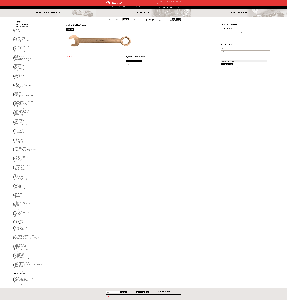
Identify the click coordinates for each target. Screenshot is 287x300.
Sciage (15, 195)
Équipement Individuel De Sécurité (22, 88)
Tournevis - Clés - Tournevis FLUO (22, 150)
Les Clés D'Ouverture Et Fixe (20, 146)
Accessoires (17, 57)
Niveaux (16, 121)
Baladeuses (16, 63)
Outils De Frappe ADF (19, 136)
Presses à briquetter (18, 266)
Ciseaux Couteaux (18, 185)
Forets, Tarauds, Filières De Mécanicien (23, 192)
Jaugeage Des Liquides (19, 111)
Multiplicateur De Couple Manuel (21, 124)
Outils (16, 28)
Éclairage (16, 61)
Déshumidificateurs (18, 242)
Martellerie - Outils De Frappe (20, 103)
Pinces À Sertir (17, 74)
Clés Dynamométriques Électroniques (22, 58)
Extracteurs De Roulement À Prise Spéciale (23, 101)
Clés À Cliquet (17, 47)
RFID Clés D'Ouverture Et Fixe (20, 178)
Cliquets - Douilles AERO (19, 33)
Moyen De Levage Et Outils (20, 284)
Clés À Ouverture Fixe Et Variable (21, 46)
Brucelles (16, 77)
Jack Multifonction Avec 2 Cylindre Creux (23, 278)
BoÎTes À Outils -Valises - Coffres (21, 40)
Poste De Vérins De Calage (20, 276)
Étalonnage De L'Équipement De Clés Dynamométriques (26, 237)
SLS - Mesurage (17, 213)
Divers (15, 174)
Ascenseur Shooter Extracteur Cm (21, 227)
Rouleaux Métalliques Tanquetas (21, 262)
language (178, 1)
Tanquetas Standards (19, 263)
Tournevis (16, 221)
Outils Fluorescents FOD (19, 35)
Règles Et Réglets (18, 122)
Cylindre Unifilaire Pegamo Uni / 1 (21, 280)
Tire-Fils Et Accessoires (19, 75)
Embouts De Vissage (18, 220)
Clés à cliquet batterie (19, 254)
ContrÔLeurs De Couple (19, 59)
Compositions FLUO (18, 145)
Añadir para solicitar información (134, 61)
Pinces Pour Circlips (18, 158)
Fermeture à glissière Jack (20, 245)
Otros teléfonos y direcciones (165, 293)
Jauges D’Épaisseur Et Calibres (21, 112)
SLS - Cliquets (17, 209)
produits (162, 7)
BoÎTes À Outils (17, 41)
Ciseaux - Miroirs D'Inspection (21, 142)
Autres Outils (18, 224)
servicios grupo (174, 4)
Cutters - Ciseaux (18, 189)
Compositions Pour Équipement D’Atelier (23, 95)
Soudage (16, 83)
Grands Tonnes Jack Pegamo (20, 282)
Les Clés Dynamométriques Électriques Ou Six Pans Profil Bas (28, 238)
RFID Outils (16, 173)
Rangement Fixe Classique (20, 202)
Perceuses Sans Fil (18, 256)
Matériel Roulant (18, 198)
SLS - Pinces (17, 214)
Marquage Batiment (18, 114)
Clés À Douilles (17, 48)
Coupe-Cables (17, 187)
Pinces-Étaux (17, 163)
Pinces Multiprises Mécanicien (21, 157)
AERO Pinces (17, 31)
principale (162, 1)
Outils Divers (17, 78)
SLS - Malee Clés (18, 211)
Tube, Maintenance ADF (19, 140)
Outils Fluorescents (18, 141)
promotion (169, 7)
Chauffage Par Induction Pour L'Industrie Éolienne (25, 231)
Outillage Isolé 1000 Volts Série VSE (22, 69)
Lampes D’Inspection (19, 64)
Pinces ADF (16, 138)
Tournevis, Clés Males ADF (20, 139)
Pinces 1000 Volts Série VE (20, 154)
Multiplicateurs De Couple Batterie (22, 249)
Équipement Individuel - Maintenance (22, 85)
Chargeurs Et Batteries (19, 253)
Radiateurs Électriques (19, 244)
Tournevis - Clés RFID (19, 182)
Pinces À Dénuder (18, 73)
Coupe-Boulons (17, 186)
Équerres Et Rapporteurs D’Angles (21, 110)
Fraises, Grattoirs (18, 193)
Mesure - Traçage (18, 148)
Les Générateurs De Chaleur (20, 243)
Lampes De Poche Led (19, 65)
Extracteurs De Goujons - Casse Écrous (23, 100)
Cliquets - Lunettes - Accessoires (21, 143)
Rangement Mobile (18, 204)
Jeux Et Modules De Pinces (20, 152)
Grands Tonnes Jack (18, 281)
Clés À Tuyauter (17, 54)
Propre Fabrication (20, 273)
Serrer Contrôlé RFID (18, 180)
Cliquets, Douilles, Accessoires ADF (22, 133)
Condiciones (232, 68)
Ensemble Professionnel (19, 87)
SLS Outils (16, 205)
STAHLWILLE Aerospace (19, 37)
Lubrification (17, 91)
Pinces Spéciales (18, 161)
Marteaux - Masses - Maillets (20, 104)
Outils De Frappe (18, 106)
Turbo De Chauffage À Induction (21, 234)
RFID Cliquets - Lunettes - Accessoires (22, 179)
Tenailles (16, 164)
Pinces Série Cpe (18, 159)
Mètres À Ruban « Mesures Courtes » (22, 115)
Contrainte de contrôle (19, 56)
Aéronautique (17, 29)
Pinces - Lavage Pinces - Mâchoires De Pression (25, 149)
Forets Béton (17, 191)
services (176, 7)
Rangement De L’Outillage (20, 201)
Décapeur (16, 240)
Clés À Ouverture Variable (20, 51)
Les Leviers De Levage (19, 261)
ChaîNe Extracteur (18, 226)
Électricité (16, 66)
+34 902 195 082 (164, 291)
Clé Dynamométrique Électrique (21, 236)
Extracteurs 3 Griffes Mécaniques (21, 99)
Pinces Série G (17, 160)
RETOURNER (70, 29)
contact (173, 1)
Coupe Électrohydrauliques (20, 268)
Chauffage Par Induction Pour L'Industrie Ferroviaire (25, 233)
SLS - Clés (16, 207)
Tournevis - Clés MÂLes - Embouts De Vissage (24, 218)
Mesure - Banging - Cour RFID (21, 176)
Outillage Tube (17, 92)
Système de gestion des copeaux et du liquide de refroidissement (28, 264)
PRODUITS (18, 22)
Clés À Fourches (18, 50)
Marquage (16, 113)
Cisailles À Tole (17, 184)
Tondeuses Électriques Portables (21, 271)
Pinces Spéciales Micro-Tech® (21, 82)
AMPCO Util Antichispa (19, 38)
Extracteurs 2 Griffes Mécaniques (21, 97)
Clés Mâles (16, 219)
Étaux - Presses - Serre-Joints (20, 90)
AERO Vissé (16, 32)
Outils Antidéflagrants (19, 132)
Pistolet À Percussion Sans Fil (20, 257)
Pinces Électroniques (19, 79)
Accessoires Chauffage (19, 229)
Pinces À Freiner (17, 155)
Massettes (16, 105)
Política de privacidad (225, 68)
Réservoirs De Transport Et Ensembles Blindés (24, 259)
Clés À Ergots (17, 49)
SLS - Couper (17, 210)
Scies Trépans (17, 196)
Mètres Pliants (17, 118)
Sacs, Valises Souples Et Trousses (21, 45)
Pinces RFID (17, 177)
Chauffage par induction (19, 228)
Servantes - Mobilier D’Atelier (20, 200)
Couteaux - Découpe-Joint (20, 188)
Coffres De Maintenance (19, 42)
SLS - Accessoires (18, 206)
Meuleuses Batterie (18, 255)
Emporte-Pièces (17, 67)
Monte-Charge (17, 247)
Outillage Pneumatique (19, 129)
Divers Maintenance (18, 86)
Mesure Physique (18, 68)
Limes (15, 194)
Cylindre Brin (17, 277)
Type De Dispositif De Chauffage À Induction (24, 235)
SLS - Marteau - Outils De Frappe (21, 212)
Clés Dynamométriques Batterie (21, 251)
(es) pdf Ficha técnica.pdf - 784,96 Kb (136, 56)
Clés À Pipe (16, 53)
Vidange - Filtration (18, 171)
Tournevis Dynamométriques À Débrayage (23, 60)
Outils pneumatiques (22, 26)
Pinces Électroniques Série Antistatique (22, 81)
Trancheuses (17, 267)
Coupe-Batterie (17, 270)
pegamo (149, 4)
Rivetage (16, 93)
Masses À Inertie (17, 102)
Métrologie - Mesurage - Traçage (21, 108)
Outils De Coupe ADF (19, 134)
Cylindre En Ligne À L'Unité (20, 279)
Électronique (17, 76)
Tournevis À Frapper (18, 222)
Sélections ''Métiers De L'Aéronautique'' (22, 36)
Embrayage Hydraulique (19, 169)
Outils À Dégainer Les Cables (20, 70)
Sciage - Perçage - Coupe (20, 183)
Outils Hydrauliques (22, 24)
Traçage (16, 123)
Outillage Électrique (18, 128)
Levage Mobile (17, 170)
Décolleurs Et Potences (19, 96)
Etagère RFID (17, 175)
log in (168, 1)
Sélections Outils (18, 197)
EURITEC (16, 239)
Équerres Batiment (18, 109)
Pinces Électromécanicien (20, 156)
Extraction (16, 94)
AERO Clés (16, 30)
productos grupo (160, 4)
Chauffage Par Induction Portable (21, 230)
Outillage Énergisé (18, 127)
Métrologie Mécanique (19, 120)
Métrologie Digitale (18, 119)
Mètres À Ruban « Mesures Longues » (22, 116)
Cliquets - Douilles (18, 167)
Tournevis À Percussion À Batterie (21, 258)
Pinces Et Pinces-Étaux (19, 151)
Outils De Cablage (18, 72)
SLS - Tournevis (17, 216)
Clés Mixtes (16, 55)
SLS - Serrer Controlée (19, 215)
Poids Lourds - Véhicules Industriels (22, 165)
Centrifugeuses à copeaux (20, 265)
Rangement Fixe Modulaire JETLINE (22, 203)
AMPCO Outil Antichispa (19, 39)
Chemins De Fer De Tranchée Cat (21, 275)
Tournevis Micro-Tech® (19, 84)
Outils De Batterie (18, 252)
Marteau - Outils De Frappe (20, 147)
